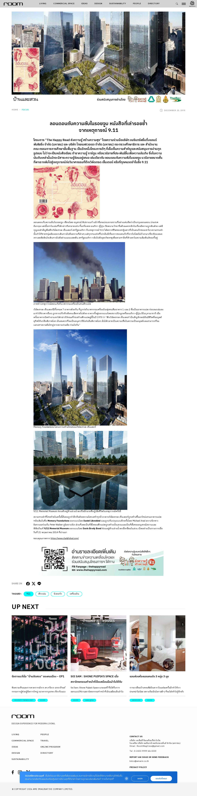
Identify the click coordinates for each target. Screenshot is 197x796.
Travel (44, 740)
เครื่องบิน (74, 594)
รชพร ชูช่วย (89, 700)
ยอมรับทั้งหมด (161, 778)
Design (98, 3)
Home (15, 109)
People (137, 3)
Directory (154, 3)
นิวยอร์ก (58, 594)
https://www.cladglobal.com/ (65, 538)
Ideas (84, 3)
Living (42, 3)
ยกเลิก (140, 778)
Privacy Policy (138, 767)
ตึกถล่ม (42, 594)
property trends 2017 (23, 700)
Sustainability (117, 3)
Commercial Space (64, 3)
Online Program (50, 747)
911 (29, 594)
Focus (25, 109)
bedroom (136, 700)
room (42, 700)
